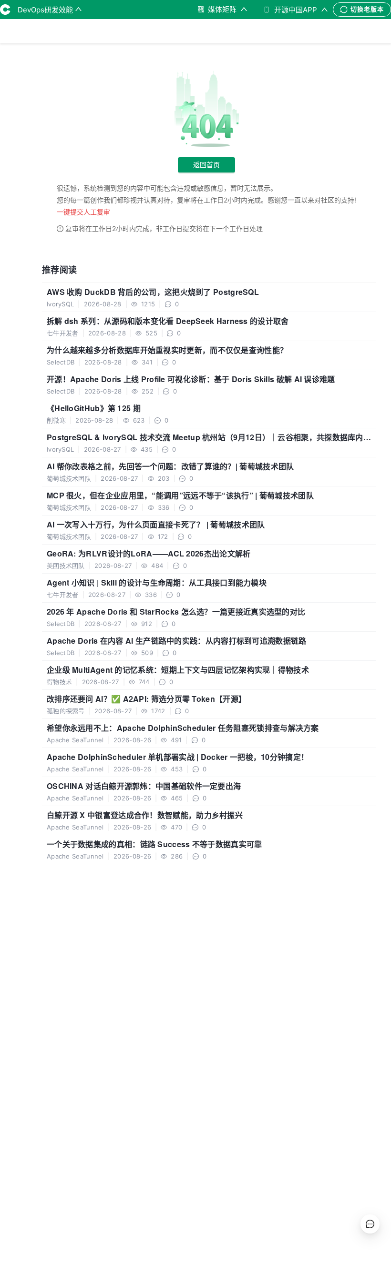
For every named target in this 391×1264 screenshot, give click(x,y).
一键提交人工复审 (83, 212)
